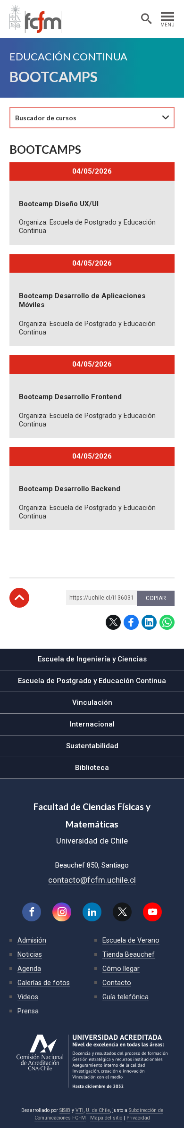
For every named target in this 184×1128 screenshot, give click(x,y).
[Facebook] (31, 911)
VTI (79, 1110)
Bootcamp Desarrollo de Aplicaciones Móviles (82, 300)
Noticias (29, 954)
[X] (122, 911)
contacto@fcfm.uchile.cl (92, 880)
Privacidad (138, 1118)
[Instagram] (61, 911)
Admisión (31, 940)
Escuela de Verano (130, 940)
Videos (27, 997)
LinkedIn (149, 622)
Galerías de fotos (43, 982)
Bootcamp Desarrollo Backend (69, 489)
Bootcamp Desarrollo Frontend (70, 397)
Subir (19, 598)
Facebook (131, 622)
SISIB (64, 1110)
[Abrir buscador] (146, 19)
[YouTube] (152, 911)
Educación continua (68, 57)
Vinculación (92, 702)
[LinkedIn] (92, 911)
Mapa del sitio (106, 1118)
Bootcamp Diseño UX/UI (59, 204)
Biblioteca (92, 767)
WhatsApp (167, 622)
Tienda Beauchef (128, 954)
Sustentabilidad (92, 746)
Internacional (92, 724)
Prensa (28, 1011)
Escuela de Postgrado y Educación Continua (92, 681)
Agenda (29, 968)
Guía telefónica (125, 997)
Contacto (116, 982)
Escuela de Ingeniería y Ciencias (92, 659)
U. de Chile (98, 1110)
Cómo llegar (121, 968)
